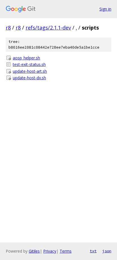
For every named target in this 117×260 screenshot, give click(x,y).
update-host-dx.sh (29, 77)
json (106, 250)
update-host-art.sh (30, 71)
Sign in (105, 9)
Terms (66, 251)
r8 (8, 27)
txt (93, 250)
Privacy (49, 251)
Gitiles (34, 251)
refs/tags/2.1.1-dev (48, 27)
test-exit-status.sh (29, 64)
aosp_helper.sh (26, 58)
